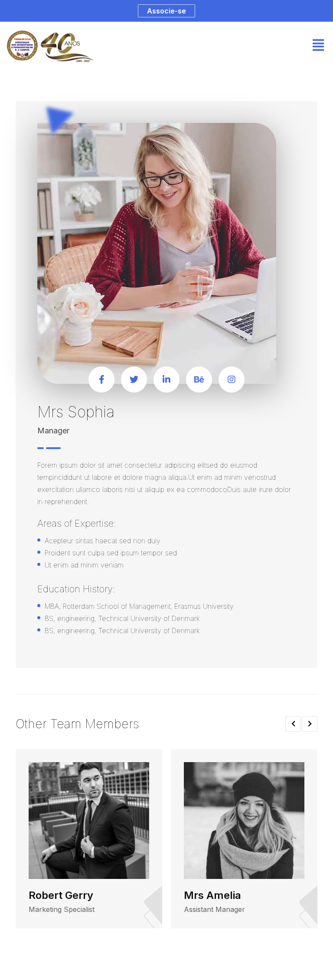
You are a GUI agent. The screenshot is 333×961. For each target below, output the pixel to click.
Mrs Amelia (212, 895)
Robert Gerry (61, 895)
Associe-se (166, 11)
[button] (293, 724)
